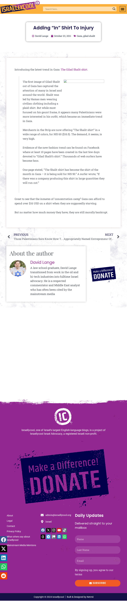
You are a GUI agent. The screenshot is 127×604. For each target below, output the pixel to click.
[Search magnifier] (114, 9)
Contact (11, 526)
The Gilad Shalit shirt (74, 69)
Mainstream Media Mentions (21, 545)
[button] (123, 9)
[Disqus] (63, 354)
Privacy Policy (14, 531)
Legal (9, 520)
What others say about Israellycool (18, 538)
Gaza (79, 35)
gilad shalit (89, 35)
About (10, 515)
